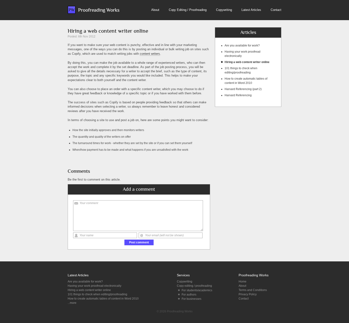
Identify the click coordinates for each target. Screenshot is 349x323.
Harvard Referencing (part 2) (243, 89)
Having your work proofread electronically (94, 285)
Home (242, 281)
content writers (150, 53)
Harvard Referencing (238, 95)
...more (72, 303)
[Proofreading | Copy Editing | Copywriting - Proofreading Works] (93, 10)
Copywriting (224, 10)
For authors (189, 294)
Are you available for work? (242, 45)
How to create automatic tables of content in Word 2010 (103, 298)
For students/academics (197, 290)
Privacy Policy (248, 294)
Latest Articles (251, 10)
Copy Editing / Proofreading (188, 10)
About (155, 10)
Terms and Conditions (253, 290)
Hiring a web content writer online (247, 62)
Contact (276, 10)
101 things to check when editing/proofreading (97, 294)
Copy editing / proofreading (194, 285)
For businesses (191, 298)
